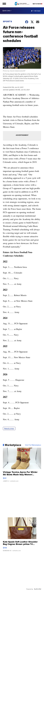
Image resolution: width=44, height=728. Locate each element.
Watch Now (37, 4)
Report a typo (9, 428)
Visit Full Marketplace (33, 445)
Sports (7, 21)
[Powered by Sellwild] (37, 589)
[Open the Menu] (4, 4)
